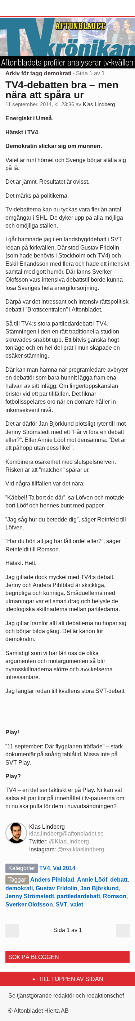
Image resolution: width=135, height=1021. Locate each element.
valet (76, 904)
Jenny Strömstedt (29, 896)
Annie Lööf (92, 880)
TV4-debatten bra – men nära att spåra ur (61, 89)
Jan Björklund (99, 888)
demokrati (19, 888)
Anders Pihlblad (52, 880)
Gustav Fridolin (56, 888)
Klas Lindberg (99, 104)
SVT (61, 904)
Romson (114, 896)
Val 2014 (64, 868)
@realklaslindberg (80, 849)
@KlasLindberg (69, 841)
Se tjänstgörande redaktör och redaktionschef (66, 996)
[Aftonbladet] (32, 8)
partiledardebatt (78, 896)
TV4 (44, 868)
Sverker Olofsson (29, 904)
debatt (118, 880)
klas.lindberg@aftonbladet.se (66, 833)
